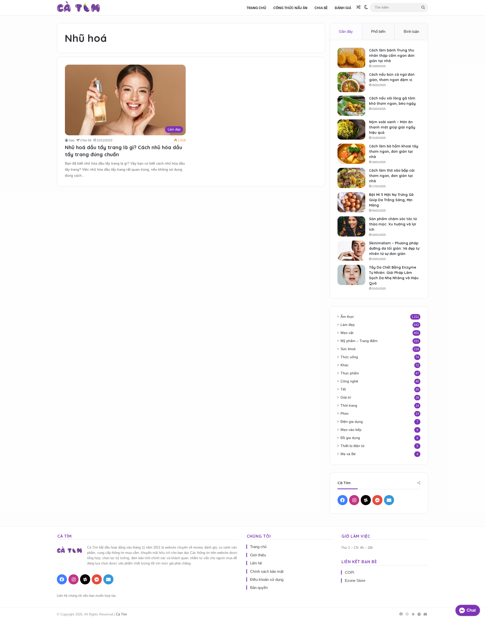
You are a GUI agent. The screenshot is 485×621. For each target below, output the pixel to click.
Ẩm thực (347, 317)
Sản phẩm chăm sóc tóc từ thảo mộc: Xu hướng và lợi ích (393, 224)
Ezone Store (355, 580)
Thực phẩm (350, 373)
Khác (345, 365)
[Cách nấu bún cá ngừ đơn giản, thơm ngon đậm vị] (351, 82)
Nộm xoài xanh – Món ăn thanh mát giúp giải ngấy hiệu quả (392, 127)
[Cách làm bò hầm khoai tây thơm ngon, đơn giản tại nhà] (351, 154)
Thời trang (349, 405)
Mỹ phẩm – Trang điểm (359, 341)
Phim (345, 414)
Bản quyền (259, 587)
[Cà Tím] (78, 7)
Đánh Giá (343, 7)
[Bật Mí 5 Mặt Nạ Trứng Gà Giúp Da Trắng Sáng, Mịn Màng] (351, 202)
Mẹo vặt (347, 333)
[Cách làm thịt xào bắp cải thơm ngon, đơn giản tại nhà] (351, 178)
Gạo (72, 140)
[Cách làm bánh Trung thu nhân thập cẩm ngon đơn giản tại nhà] (351, 58)
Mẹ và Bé (348, 454)
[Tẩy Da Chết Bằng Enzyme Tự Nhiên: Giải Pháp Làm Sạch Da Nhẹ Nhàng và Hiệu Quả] (351, 275)
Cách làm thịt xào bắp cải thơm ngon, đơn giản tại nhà (392, 175)
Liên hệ (256, 563)
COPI (349, 572)
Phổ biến (378, 31)
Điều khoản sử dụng (266, 579)
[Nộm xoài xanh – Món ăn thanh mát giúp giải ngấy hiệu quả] (351, 129)
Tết (343, 389)
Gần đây (346, 31)
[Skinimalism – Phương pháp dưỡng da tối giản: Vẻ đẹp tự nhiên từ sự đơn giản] (351, 251)
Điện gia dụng (352, 422)
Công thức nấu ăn (290, 7)
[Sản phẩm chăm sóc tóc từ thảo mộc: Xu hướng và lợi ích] (351, 226)
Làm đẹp (348, 325)
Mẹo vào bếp (351, 430)
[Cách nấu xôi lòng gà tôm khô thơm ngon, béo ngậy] (351, 106)
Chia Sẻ (321, 7)
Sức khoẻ (348, 349)
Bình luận (411, 31)
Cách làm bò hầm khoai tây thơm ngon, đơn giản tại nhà (393, 151)
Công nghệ (349, 381)
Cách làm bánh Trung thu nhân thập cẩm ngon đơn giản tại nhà (392, 55)
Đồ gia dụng (350, 438)
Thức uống (349, 357)
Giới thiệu (258, 555)
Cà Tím (121, 614)
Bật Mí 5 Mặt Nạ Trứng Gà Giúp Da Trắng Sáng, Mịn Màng (391, 200)
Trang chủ (256, 7)
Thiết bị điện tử (353, 446)
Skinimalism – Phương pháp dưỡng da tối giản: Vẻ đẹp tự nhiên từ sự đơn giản (394, 248)
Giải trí (346, 397)
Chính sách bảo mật (266, 571)
